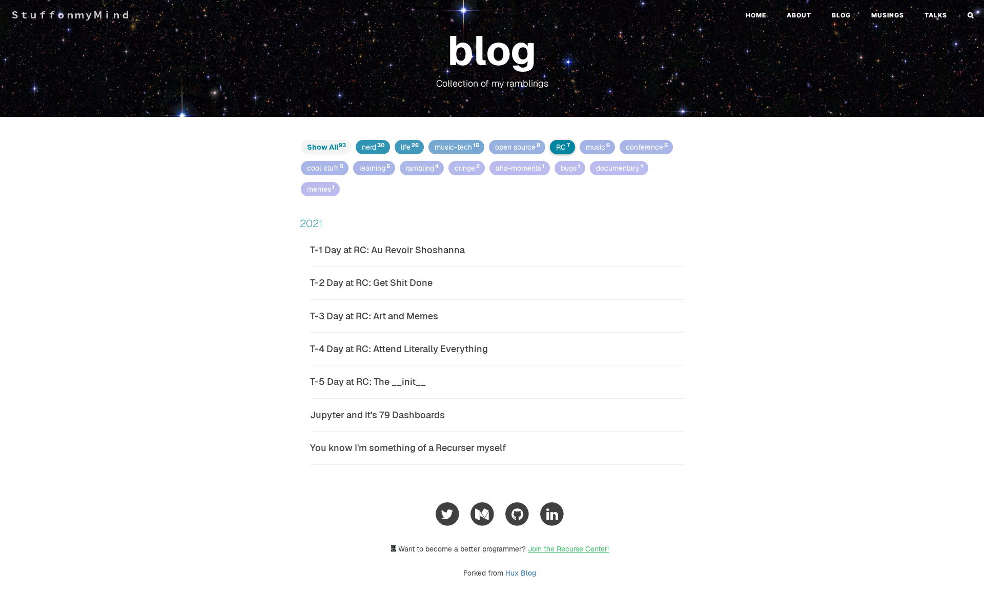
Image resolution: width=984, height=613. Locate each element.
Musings (887, 15)
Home (756, 15)
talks (936, 15)
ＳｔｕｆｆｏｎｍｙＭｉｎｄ (70, 15)
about (799, 15)
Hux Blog (520, 573)
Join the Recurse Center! (568, 549)
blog (841, 15)
